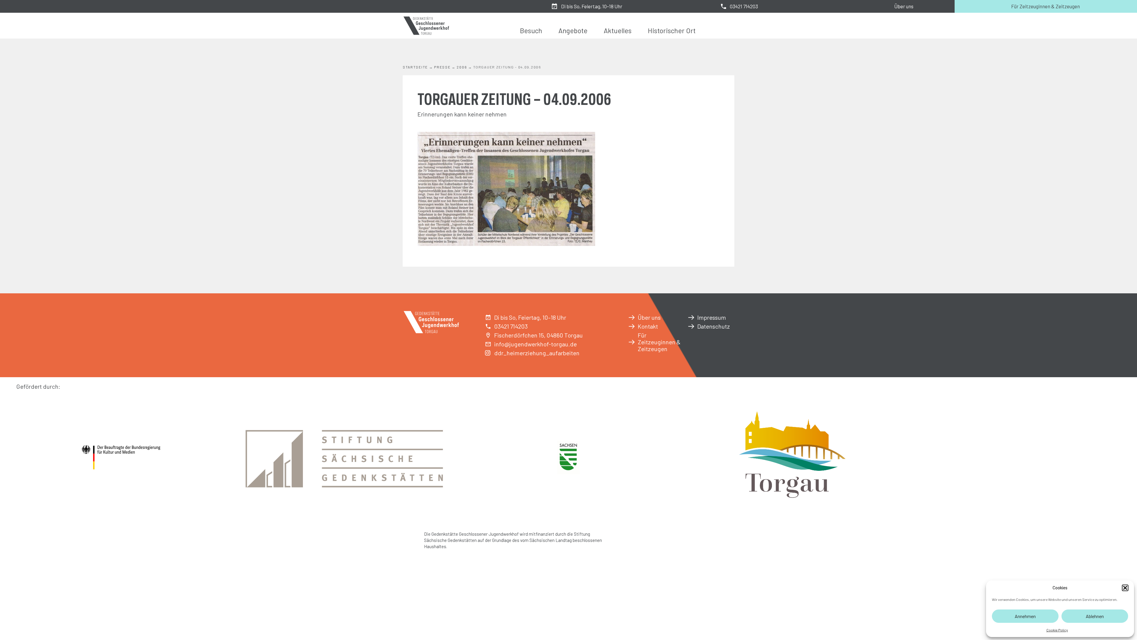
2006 (462, 67)
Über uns (903, 6)
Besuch (531, 30)
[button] (1125, 588)
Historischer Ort (672, 30)
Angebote (572, 30)
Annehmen (1025, 616)
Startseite (415, 67)
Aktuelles (618, 30)
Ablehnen (1095, 616)
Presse (442, 67)
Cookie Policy (1057, 630)
